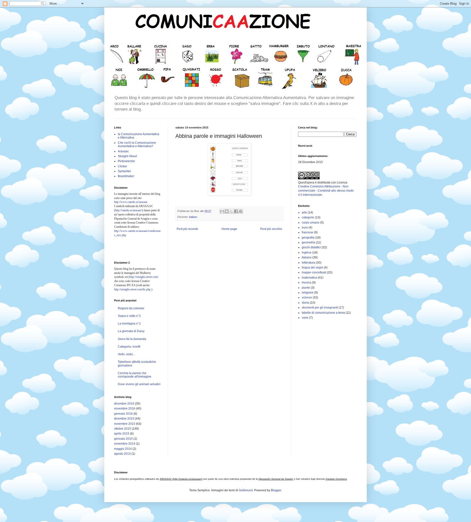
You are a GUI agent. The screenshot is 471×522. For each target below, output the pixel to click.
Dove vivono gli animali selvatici (139, 384)
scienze (307, 297)
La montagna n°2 (129, 323)
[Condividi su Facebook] (236, 211)
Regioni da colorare (131, 308)
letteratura (308, 262)
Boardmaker (126, 176)
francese (307, 232)
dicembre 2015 (124, 418)
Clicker (122, 166)
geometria (308, 242)
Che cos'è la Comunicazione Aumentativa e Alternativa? (137, 144)
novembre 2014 (124, 443)
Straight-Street (127, 156)
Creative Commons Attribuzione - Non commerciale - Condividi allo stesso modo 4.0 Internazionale (326, 191)
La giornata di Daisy (131, 331)
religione (308, 292)
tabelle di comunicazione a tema (323, 312)
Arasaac (123, 151)
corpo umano (310, 222)
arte (304, 212)
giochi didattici (311, 247)
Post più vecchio (271, 229)
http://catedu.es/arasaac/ (128, 210)
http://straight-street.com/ (144, 277)
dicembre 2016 (124, 403)
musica (306, 282)
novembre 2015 (124, 423)
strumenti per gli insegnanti (320, 307)
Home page (229, 229)
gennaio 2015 (123, 438)
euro (305, 227)
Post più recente (187, 229)
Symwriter (124, 171)
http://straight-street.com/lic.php (132, 289)
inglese (307, 252)
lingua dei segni (312, 267)
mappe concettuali (314, 272)
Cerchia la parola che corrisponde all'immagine (134, 374)
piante (306, 287)
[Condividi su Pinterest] (240, 211)
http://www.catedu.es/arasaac (130, 202)
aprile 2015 (121, 433)
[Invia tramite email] (222, 211)
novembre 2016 (124, 408)
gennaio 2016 (123, 413)
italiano (193, 216)
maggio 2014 (123, 449)
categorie (308, 217)
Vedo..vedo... (126, 354)
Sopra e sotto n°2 (129, 316)
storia (305, 302)
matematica (309, 277)
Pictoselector (126, 161)
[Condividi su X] (231, 211)
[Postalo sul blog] (226, 211)
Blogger (276, 490)
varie (305, 317)
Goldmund (246, 490)
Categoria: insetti (129, 346)
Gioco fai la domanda (132, 339)
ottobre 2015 (122, 428)
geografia (308, 237)
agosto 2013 (122, 453)
